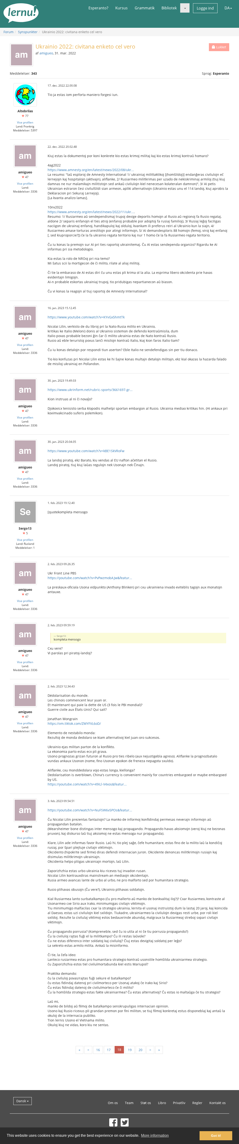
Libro (162, 1103)
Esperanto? (98, 8)
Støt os (146, 1103)
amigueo (46, 53)
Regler (197, 1103)
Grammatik (145, 8)
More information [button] (155, 1135)
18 (119, 1049)
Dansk (21, 1101)
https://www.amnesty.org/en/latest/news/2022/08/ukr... (91, 170)
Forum (9, 32)
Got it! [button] (216, 1135)
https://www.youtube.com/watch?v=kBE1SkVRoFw (86, 451)
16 (98, 1050)
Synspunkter (28, 32)
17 (109, 1050)
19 (130, 1050)
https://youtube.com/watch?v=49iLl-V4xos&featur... (87, 784)
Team (129, 1103)
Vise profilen (25, 122)
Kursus (121, 8)
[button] (185, 8)
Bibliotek (169, 8)
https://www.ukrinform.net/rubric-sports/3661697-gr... (90, 389)
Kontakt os (217, 1103)
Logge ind (205, 8)
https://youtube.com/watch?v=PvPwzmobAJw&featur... (90, 578)
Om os (113, 1103)
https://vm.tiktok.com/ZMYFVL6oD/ (74, 723)
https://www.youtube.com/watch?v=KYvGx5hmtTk (86, 317)
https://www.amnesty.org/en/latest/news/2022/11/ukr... (91, 212)
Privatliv (179, 1103)
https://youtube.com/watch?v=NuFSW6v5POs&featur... (90, 810)
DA (227, 8)
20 (140, 1050)
